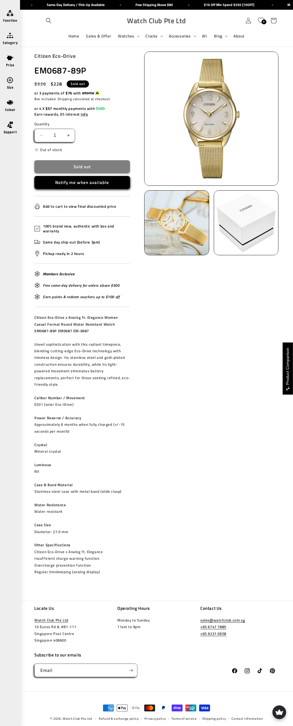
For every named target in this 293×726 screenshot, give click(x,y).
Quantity (41, 124)
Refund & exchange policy (119, 718)
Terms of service (184, 718)
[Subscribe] (130, 670)
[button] (48, 20)
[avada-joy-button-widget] (279, 712)
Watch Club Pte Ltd (51, 620)
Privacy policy (155, 718)
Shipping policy (214, 718)
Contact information (247, 718)
